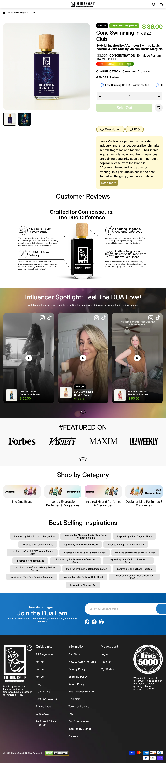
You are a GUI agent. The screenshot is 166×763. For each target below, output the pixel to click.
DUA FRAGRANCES (29, 391)
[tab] (134, 129)
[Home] (4, 13)
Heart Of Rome (82, 395)
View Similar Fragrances (124, 25)
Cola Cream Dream (30, 394)
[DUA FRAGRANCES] (83, 4)
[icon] (42, 318)
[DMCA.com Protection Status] (57, 753)
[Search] (154, 4)
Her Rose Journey (138, 394)
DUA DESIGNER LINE (83, 392)
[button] (161, 4)
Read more (108, 183)
